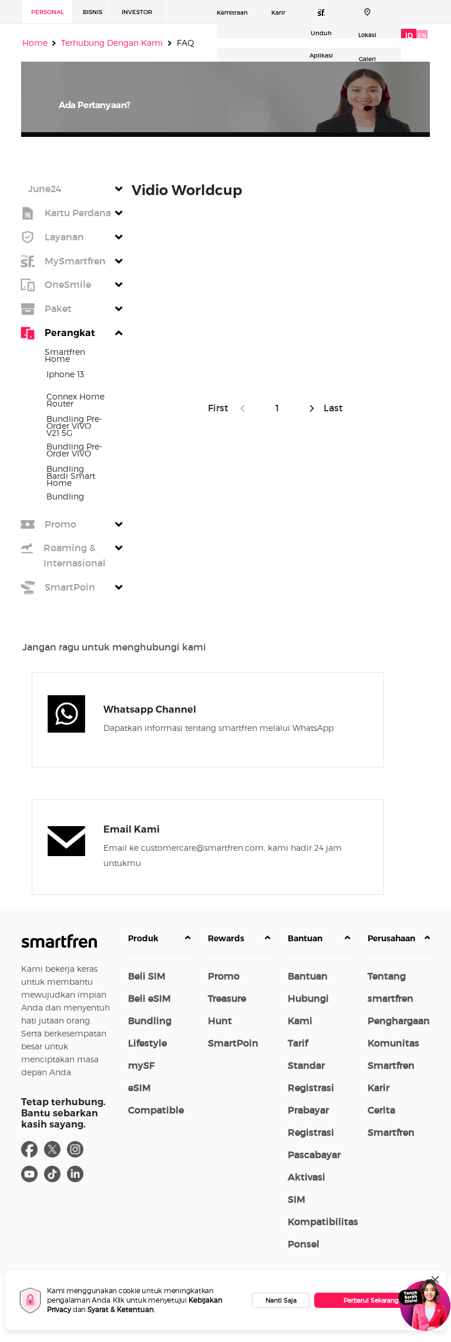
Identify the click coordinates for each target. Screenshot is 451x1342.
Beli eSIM (149, 998)
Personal (47, 12)
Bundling (149, 1020)
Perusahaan (391, 938)
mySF (141, 1065)
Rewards (226, 938)
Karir (278, 12)
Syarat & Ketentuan (120, 1309)
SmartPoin (233, 1043)
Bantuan (305, 938)
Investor (137, 12)
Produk (143, 938)
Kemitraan (232, 12)
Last (332, 408)
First (220, 408)
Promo (224, 976)
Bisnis (92, 12)
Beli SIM (147, 976)
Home (35, 43)
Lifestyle (147, 1043)
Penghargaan (399, 1020)
